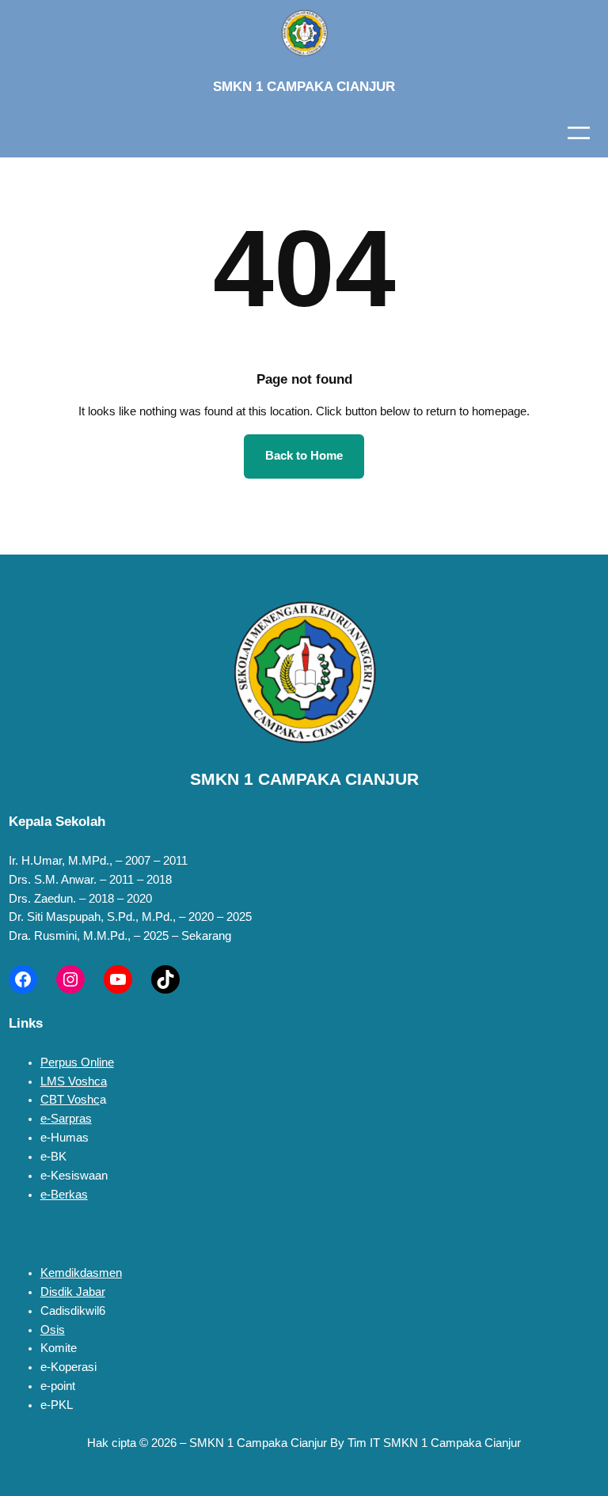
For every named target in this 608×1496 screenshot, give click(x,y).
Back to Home (304, 455)
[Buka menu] (578, 133)
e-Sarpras (66, 1118)
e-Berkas (64, 1194)
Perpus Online (77, 1062)
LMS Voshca (73, 1081)
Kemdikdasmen (81, 1273)
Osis (52, 1330)
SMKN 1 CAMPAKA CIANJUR (304, 86)
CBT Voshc (70, 1099)
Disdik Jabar (72, 1292)
